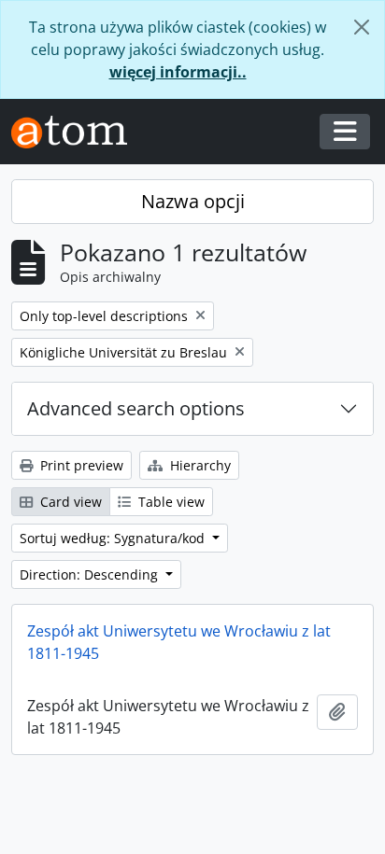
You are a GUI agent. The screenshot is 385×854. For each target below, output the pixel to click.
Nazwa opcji (193, 201)
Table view (170, 502)
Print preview (79, 465)
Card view (69, 502)
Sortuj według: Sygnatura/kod (114, 538)
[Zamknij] (361, 27)
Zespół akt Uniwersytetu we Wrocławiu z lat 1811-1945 (179, 642)
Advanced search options (136, 408)
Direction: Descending (91, 574)
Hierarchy (198, 465)
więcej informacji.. (178, 72)
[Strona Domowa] (76, 132)
